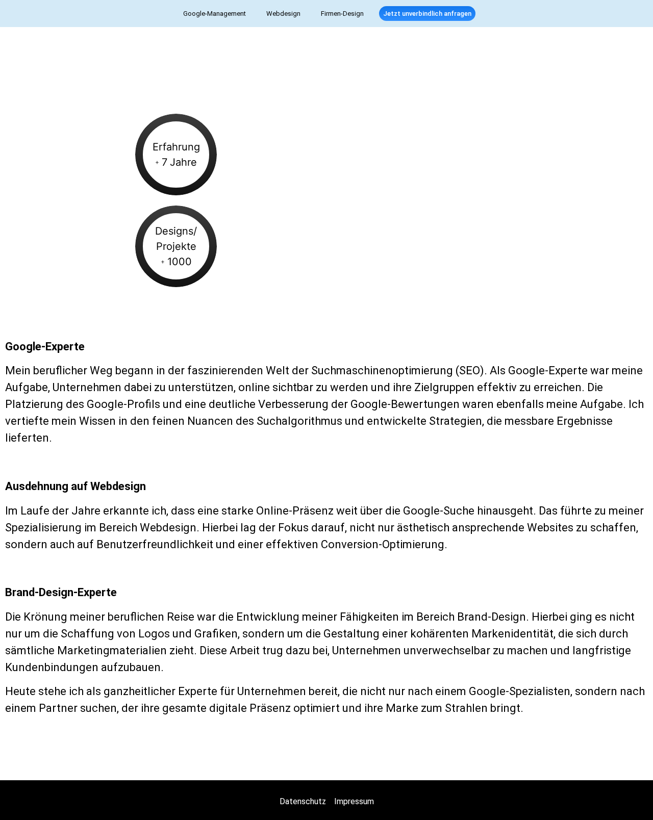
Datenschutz (303, 801)
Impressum (354, 801)
